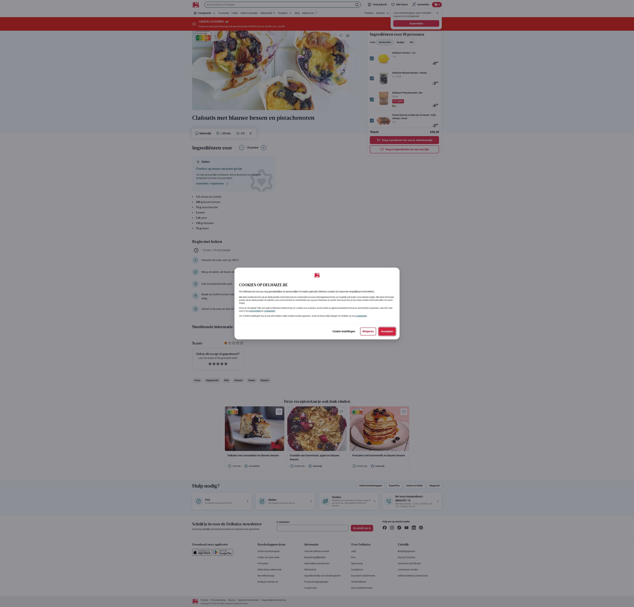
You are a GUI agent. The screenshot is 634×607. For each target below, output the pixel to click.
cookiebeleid (269, 311)
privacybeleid (255, 311)
